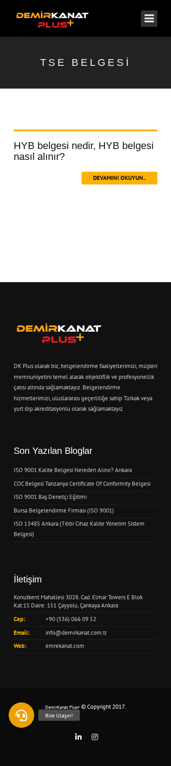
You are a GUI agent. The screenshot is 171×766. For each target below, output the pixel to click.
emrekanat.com (65, 646)
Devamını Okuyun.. (119, 178)
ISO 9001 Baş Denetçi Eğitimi (50, 497)
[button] (21, 715)
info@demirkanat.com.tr (76, 633)
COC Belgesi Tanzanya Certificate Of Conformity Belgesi (82, 483)
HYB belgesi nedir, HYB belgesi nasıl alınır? (84, 151)
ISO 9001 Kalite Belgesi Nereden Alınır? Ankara (73, 470)
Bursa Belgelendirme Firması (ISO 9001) (64, 510)
